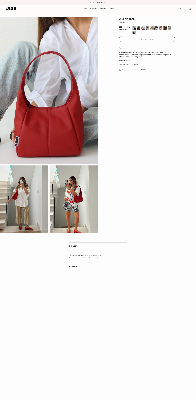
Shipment (73, 246)
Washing (73, 266)
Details (121, 48)
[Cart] (189, 8)
